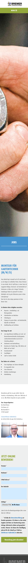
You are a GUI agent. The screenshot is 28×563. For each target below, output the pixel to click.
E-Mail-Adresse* (5, 480)
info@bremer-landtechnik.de (8, 533)
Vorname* (3, 466)
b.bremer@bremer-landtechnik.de (8, 417)
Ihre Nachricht (4, 486)
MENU (13, 10)
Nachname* (4, 473)
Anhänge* (3, 502)
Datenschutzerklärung (16, 518)
